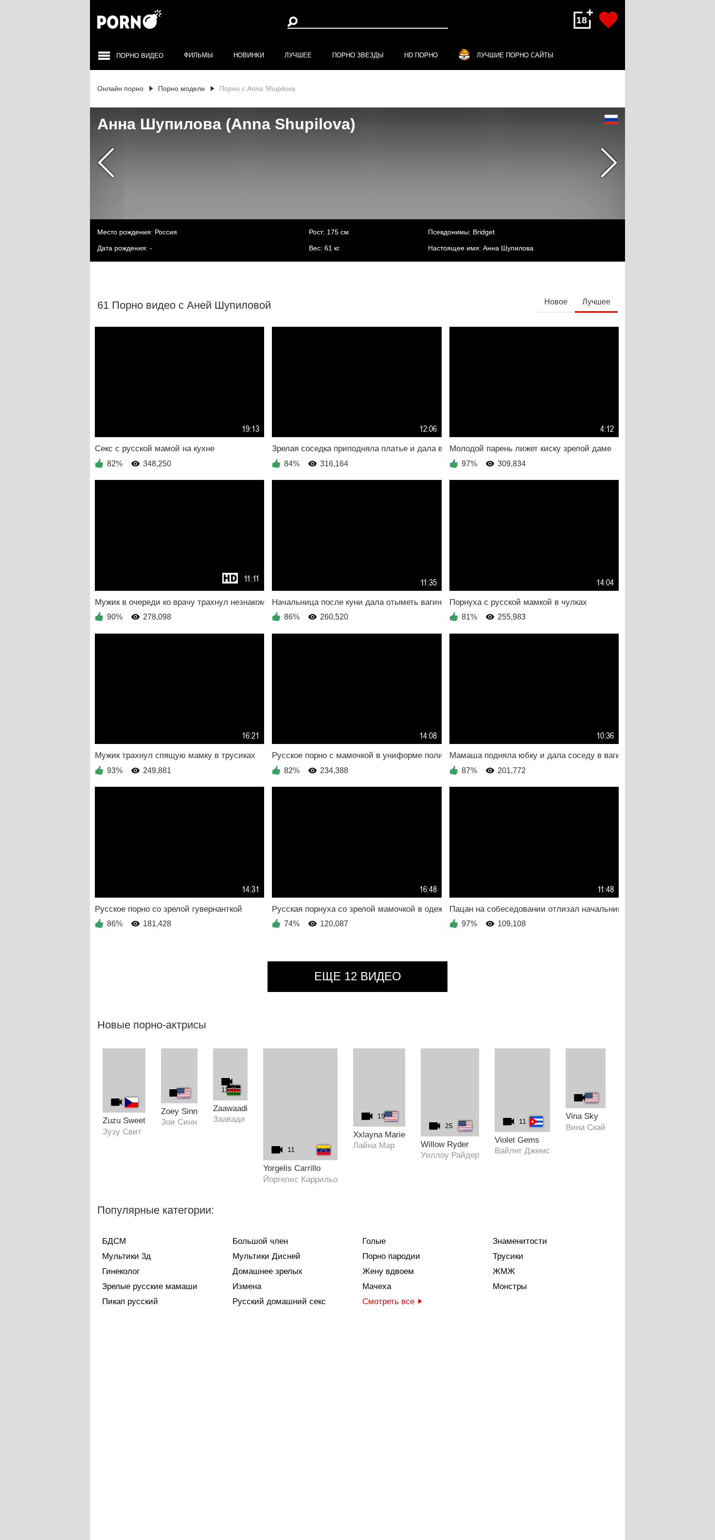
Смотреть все (388, 1301)
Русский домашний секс (279, 1301)
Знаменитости (520, 1241)
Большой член (260, 1241)
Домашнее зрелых (267, 1271)
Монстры (510, 1286)
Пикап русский (130, 1301)
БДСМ (114, 1241)
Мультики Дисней (266, 1256)
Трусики (508, 1256)
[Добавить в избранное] (608, 20)
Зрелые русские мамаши (149, 1286)
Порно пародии (391, 1256)
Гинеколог (121, 1271)
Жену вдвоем (388, 1271)
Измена (246, 1286)
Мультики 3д (126, 1256)
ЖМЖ (504, 1271)
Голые (374, 1241)
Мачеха (376, 1286)
